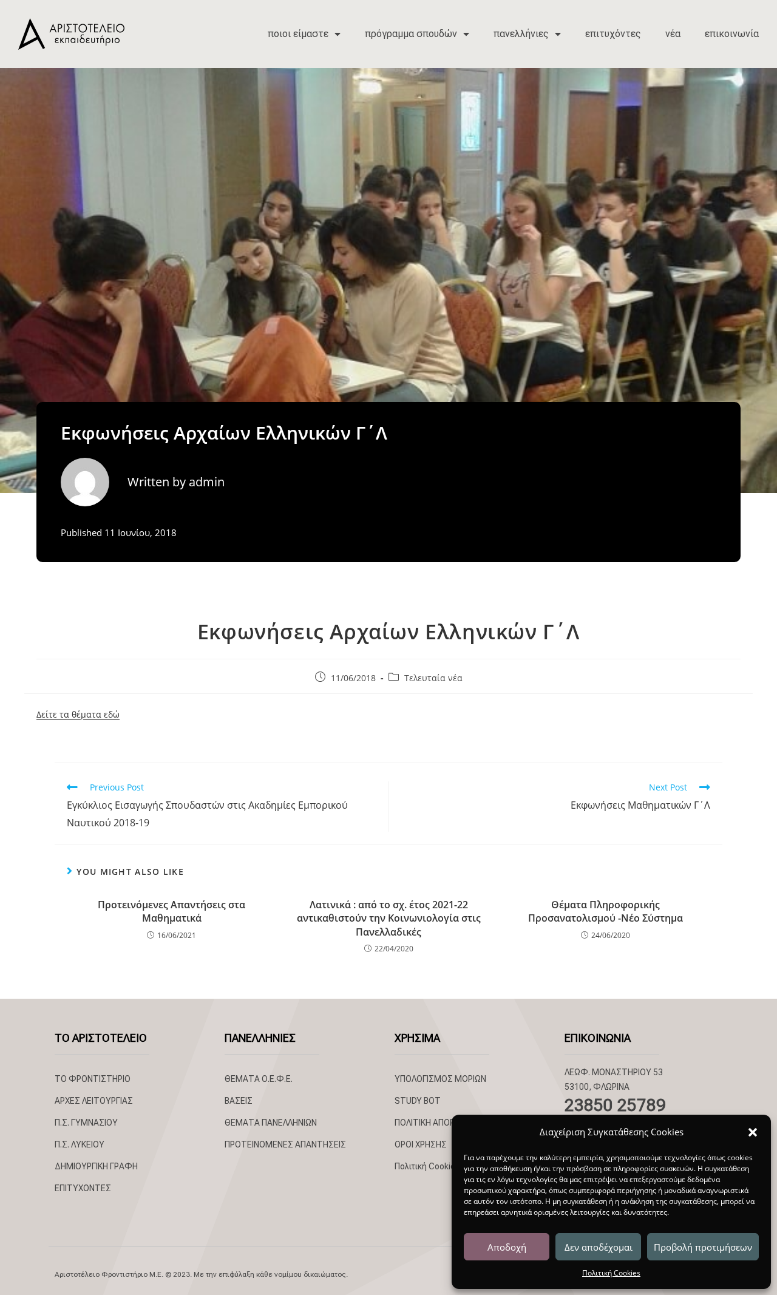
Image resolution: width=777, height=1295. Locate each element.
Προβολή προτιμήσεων (703, 1247)
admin (207, 482)
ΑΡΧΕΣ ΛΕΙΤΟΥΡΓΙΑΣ (94, 1101)
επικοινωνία (732, 33)
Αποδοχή (506, 1247)
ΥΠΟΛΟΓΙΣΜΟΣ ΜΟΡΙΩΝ (440, 1079)
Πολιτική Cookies (611, 1273)
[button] (753, 1132)
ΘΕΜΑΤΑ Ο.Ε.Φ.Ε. (259, 1079)
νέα (672, 33)
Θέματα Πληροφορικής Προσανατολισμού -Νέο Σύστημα (605, 911)
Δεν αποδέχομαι (599, 1247)
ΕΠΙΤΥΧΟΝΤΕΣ (83, 1188)
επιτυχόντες (613, 33)
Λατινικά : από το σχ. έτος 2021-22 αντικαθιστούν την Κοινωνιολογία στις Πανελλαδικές (389, 918)
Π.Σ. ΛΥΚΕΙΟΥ (79, 1144)
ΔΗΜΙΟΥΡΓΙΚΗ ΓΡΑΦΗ (96, 1166)
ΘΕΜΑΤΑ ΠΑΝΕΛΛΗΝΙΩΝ (271, 1122)
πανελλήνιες (521, 33)
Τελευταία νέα (433, 678)
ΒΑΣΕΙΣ (239, 1101)
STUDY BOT (418, 1101)
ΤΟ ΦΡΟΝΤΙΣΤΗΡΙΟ (93, 1079)
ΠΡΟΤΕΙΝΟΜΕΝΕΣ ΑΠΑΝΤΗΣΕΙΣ (285, 1144)
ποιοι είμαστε (298, 33)
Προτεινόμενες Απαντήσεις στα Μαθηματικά (171, 911)
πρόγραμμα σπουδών (411, 33)
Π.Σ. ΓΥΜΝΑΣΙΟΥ (86, 1122)
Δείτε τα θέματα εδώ (78, 714)
